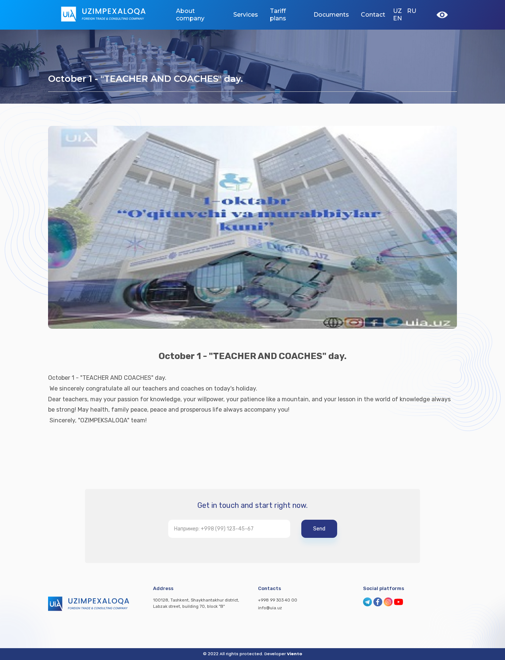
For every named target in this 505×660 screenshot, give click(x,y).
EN (397, 18)
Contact (373, 14)
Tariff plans (278, 14)
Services (245, 14)
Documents (331, 14)
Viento (294, 654)
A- (394, 50)
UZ (397, 10)
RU (411, 10)
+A (441, 49)
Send (319, 529)
